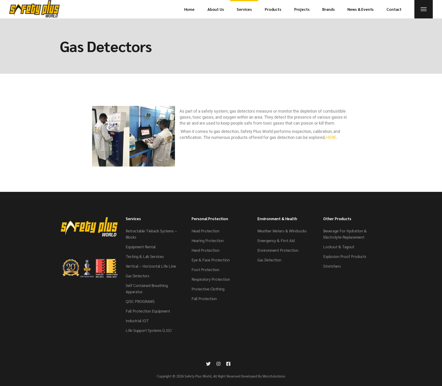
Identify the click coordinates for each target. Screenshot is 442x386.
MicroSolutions (274, 376)
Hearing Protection (208, 240)
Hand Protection (205, 250)
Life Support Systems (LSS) (149, 330)
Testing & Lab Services (145, 256)
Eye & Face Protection (211, 259)
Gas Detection (269, 259)
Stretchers (332, 266)
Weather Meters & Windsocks (282, 230)
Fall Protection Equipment (148, 310)
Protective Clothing (208, 288)
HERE (331, 137)
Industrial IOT (137, 320)
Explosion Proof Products (344, 256)
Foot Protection (205, 269)
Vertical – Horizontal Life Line (151, 266)
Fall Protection (204, 298)
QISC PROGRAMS (140, 301)
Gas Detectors (137, 275)
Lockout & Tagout (338, 246)
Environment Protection (277, 250)
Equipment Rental (141, 246)
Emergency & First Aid (276, 240)
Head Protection (205, 230)
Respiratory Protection (211, 279)
